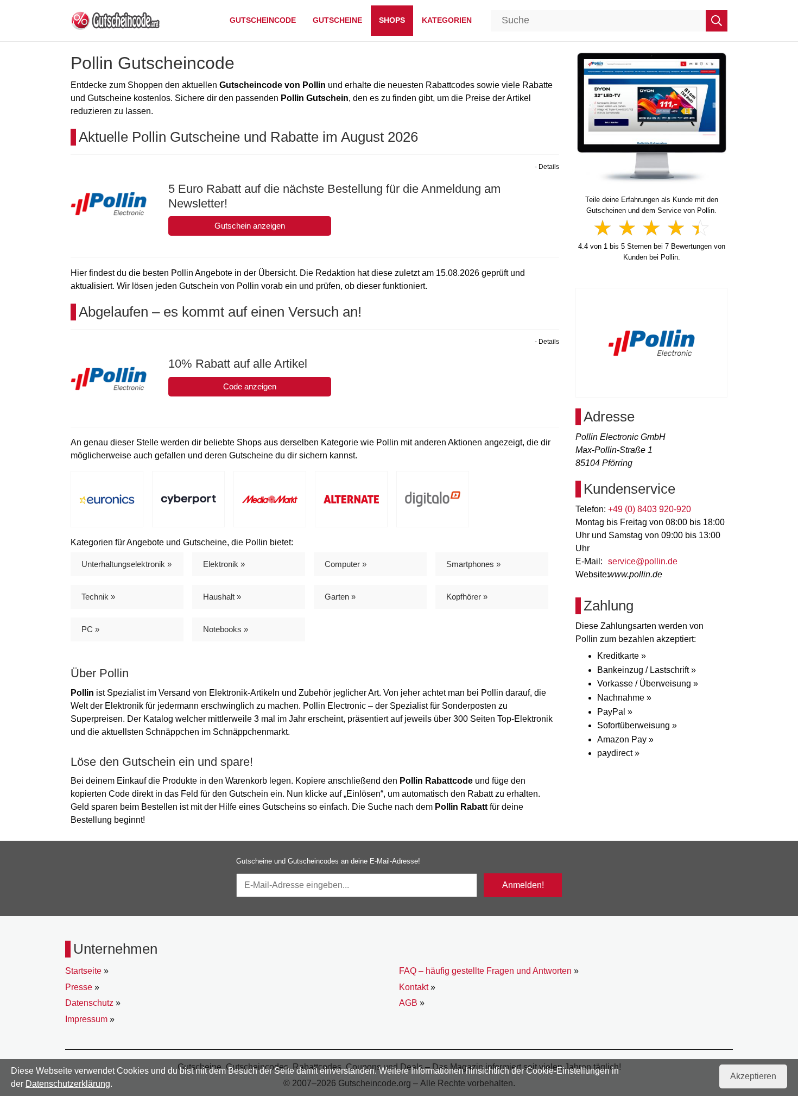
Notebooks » (225, 629)
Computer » (345, 564)
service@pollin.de (642, 561)
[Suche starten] (716, 21)
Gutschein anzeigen (249, 225)
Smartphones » (473, 564)
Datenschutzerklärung (68, 1083)
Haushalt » (222, 596)
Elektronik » (224, 564)
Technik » (98, 596)
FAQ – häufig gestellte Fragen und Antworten (485, 970)
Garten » (340, 596)
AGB (408, 1002)
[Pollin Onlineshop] (651, 117)
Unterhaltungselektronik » (126, 564)
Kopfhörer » (466, 596)
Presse (78, 987)
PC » (90, 629)
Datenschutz (89, 1002)
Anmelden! (523, 885)
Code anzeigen (249, 386)
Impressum (86, 1019)
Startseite (83, 970)
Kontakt (413, 987)
